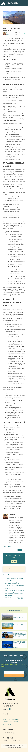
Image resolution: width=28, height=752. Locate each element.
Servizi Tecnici (7, 724)
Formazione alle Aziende (10, 721)
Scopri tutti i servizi (8, 717)
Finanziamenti (7, 26)
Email (14, 670)
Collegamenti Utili (14, 569)
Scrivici (14, 561)
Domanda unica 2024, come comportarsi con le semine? (19, 626)
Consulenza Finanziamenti (11, 719)
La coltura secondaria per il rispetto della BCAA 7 (19, 617)
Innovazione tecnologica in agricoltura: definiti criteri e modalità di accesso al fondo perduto (15, 587)
